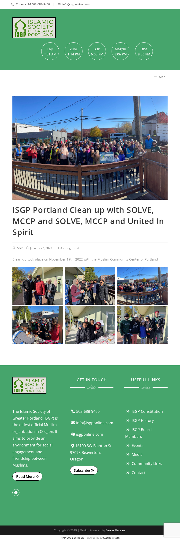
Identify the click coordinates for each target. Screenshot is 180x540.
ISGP (19, 248)
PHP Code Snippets (72, 537)
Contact (138, 472)
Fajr (50, 49)
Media (136, 454)
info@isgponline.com (76, 4)
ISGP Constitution (147, 411)
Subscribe (82, 470)
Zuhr (73, 49)
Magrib (120, 49)
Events (137, 445)
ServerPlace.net (116, 530)
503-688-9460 (88, 411)
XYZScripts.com (110, 537)
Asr (97, 49)
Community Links (146, 463)
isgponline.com (89, 434)
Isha (144, 49)
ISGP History (142, 420)
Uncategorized (69, 248)
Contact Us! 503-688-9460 (33, 4)
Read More (26, 476)
